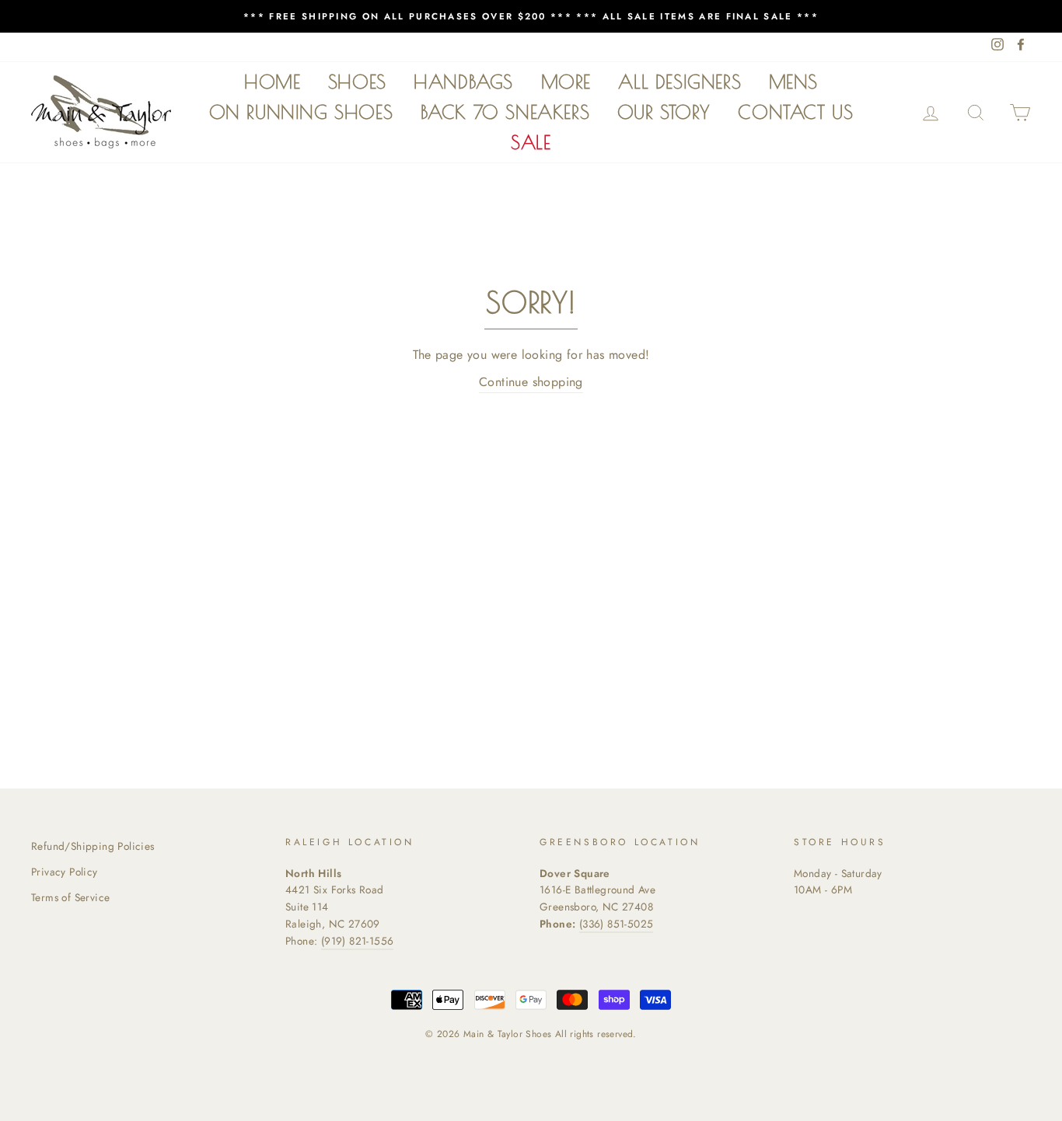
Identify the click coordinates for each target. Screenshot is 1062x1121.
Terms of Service (70, 897)
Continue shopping (531, 382)
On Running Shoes (301, 112)
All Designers (679, 81)
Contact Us (795, 112)
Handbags (463, 81)
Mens (793, 81)
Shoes (357, 81)
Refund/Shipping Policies (93, 846)
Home (272, 81)
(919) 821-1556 (357, 941)
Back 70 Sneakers (505, 112)
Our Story (664, 112)
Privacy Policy (64, 871)
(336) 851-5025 (616, 923)
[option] (531, 16)
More (566, 81)
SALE (530, 142)
